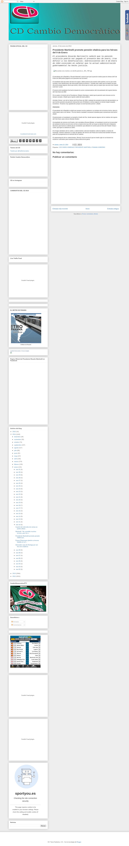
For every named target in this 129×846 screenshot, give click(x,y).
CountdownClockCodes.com (28, 134)
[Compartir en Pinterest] (81, 145)
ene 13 (18, 519)
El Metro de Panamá (26, 344)
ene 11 (18, 522)
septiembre (18, 445)
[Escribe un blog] (75, 145)
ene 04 (18, 564)
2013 (14, 573)
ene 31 (18, 469)
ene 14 (18, 516)
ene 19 (18, 502)
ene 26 (18, 483)
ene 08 (18, 553)
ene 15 (18, 513)
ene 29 (18, 475)
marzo (16, 461)
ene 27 (18, 480)
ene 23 (18, 491)
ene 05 (18, 561)
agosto (16, 448)
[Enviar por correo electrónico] (73, 145)
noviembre (17, 439)
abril (15, 459)
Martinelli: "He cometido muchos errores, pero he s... (26, 532)
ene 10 (18, 524)
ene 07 (18, 555)
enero (16, 467)
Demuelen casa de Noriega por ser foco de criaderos (27, 545)
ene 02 (18, 569)
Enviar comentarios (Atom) (90, 214)
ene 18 (18, 505)
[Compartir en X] (77, 145)
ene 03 (18, 566)
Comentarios (17, 625)
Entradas (16, 622)
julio (15, 450)
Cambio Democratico (15, 350)
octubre (16, 442)
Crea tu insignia (25, 350)
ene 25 (18, 486)
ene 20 (18, 500)
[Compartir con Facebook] (79, 145)
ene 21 (18, 497)
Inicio (87, 209)
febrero (16, 464)
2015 (14, 431)
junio (16, 453)
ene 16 (18, 511)
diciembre (17, 437)
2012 (14, 576)
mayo (16, 456)
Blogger (79, 842)
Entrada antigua (113, 209)
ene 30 (18, 472)
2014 (14, 434)
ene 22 (18, 494)
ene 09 (18, 550)
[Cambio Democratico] (11, 353)
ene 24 (18, 489)
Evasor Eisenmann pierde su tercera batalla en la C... (27, 541)
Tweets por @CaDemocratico (19, 151)
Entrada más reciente (60, 209)
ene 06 (18, 558)
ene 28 (18, 478)
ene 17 (18, 508)
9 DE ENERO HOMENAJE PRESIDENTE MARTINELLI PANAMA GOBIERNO (82, 147)
